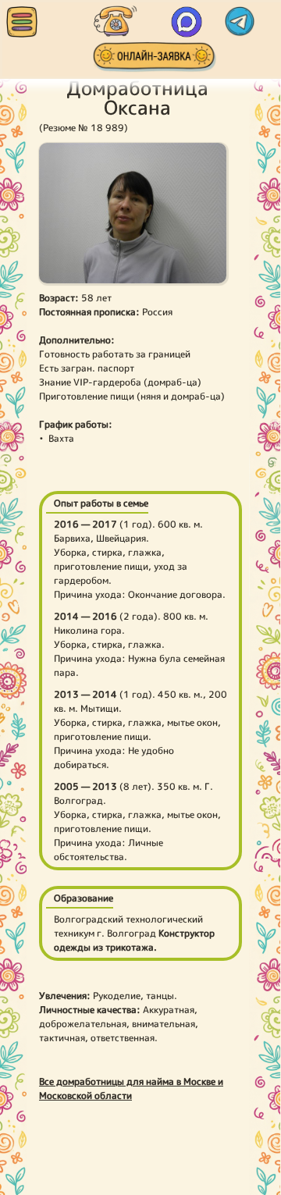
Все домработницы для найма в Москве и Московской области (131, 1088)
